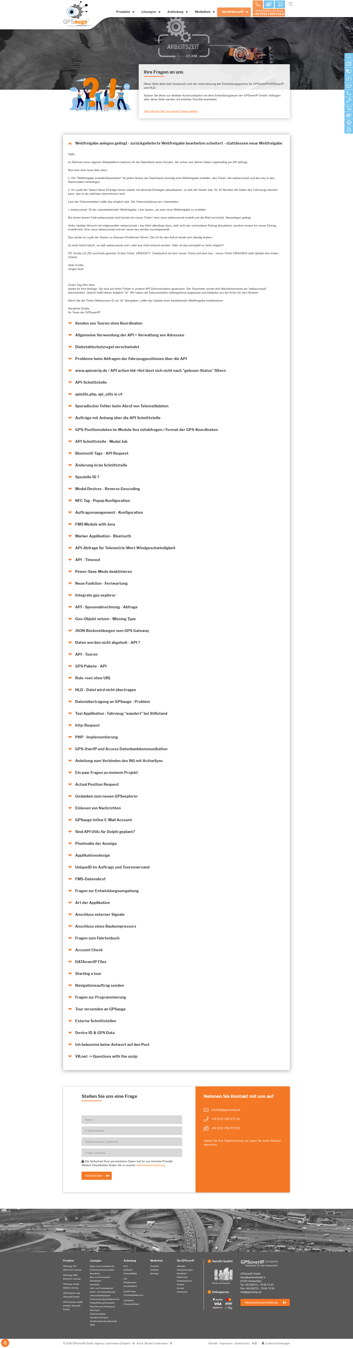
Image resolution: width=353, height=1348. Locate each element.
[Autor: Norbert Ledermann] (171, 1343)
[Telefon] (348, 93)
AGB (254, 1343)
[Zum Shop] (279, 4)
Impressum (226, 1343)
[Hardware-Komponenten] (348, 64)
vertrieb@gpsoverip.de (225, 1110)
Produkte (123, 12)
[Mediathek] (348, 78)
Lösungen (148, 12)
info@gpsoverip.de (250, 1292)
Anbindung (175, 12)
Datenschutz (242, 1343)
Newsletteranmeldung (261, 1302)
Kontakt (213, 1343)
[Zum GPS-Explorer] (348, 115)
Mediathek (203, 12)
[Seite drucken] (348, 130)
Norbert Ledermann (156, 1343)
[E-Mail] (348, 86)
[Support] (348, 100)
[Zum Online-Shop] (348, 108)
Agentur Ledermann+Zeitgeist (112, 1343)
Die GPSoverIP (233, 12)
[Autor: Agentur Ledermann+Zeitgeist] (133, 1343)
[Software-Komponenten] (348, 71)
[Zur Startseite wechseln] (265, 1263)
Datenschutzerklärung (150, 1165)
